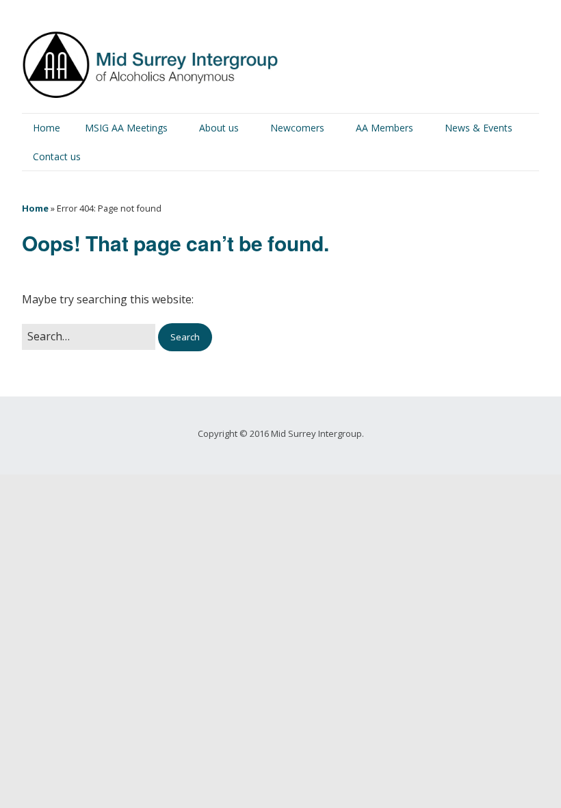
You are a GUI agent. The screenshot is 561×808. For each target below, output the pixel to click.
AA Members (384, 127)
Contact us (57, 156)
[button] (185, 337)
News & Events (478, 127)
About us (219, 127)
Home (46, 127)
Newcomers (297, 127)
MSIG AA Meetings (126, 127)
